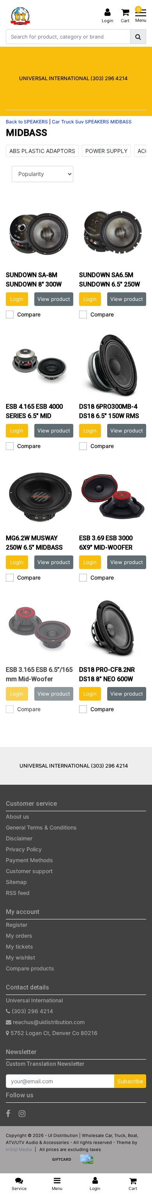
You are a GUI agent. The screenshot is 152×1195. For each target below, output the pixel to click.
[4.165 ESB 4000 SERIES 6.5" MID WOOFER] (39, 365)
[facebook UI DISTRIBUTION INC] (8, 1113)
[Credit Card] (88, 1163)
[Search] (138, 36)
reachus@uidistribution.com (49, 1022)
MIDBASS (121, 122)
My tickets (19, 946)
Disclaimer (19, 838)
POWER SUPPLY (106, 151)
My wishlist (20, 957)
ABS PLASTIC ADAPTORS (42, 151)
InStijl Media (19, 1149)
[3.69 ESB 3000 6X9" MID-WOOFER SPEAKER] (113, 497)
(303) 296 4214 (31, 1011)
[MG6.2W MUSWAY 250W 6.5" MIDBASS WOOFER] (39, 497)
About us (17, 816)
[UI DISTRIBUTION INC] (20, 16)
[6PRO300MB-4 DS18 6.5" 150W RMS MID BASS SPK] (113, 365)
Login (16, 299)
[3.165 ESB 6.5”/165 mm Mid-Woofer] (39, 628)
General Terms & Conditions (41, 827)
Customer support (29, 871)
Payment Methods (29, 860)
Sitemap (16, 882)
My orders (19, 935)
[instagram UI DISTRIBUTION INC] (22, 1113)
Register (16, 924)
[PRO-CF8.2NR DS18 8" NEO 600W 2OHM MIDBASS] (113, 628)
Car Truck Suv (68, 122)
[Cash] (64, 1163)
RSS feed (18, 892)
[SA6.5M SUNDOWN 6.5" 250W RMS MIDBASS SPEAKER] (113, 233)
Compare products (30, 968)
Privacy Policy (24, 849)
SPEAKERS (97, 122)
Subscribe (130, 1081)
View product (53, 299)
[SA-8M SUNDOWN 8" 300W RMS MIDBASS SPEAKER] (39, 233)
